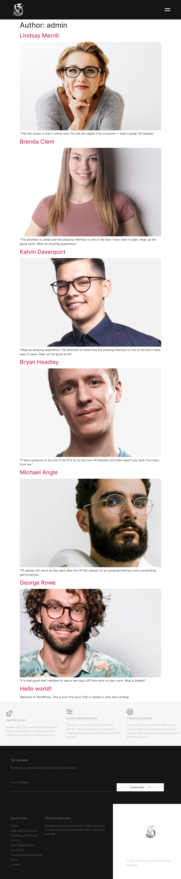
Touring (15, 840)
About (14, 859)
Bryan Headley (39, 362)
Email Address (19, 782)
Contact (15, 864)
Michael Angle (39, 472)
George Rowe (38, 582)
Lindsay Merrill (39, 35)
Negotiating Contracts (24, 830)
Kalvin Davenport (43, 251)
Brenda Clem (37, 141)
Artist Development (22, 845)
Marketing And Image (24, 835)
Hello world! (35, 688)
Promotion (17, 850)
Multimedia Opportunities (26, 855)
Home (14, 825)
